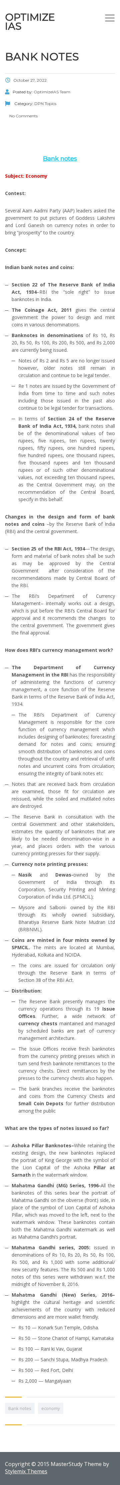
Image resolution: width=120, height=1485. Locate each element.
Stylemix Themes (26, 1471)
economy (50, 1408)
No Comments (23, 115)
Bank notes (19, 1408)
